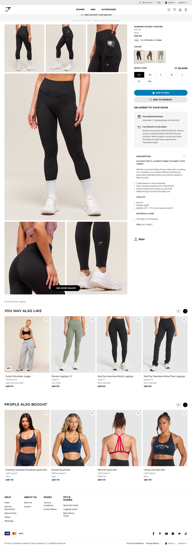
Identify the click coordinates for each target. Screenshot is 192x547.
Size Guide (183, 68)
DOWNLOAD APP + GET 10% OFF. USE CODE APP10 (97, 18)
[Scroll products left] (178, 311)
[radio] (139, 56)
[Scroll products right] (185, 311)
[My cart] (186, 9)
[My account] (180, 10)
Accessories (108, 9)
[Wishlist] (174, 10)
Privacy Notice (152, 543)
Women (80, 9)
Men (93, 9)
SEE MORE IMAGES (66, 288)
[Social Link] (153, 533)
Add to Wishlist (162, 99)
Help (159, 2)
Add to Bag (162, 92)
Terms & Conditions (135, 543)
